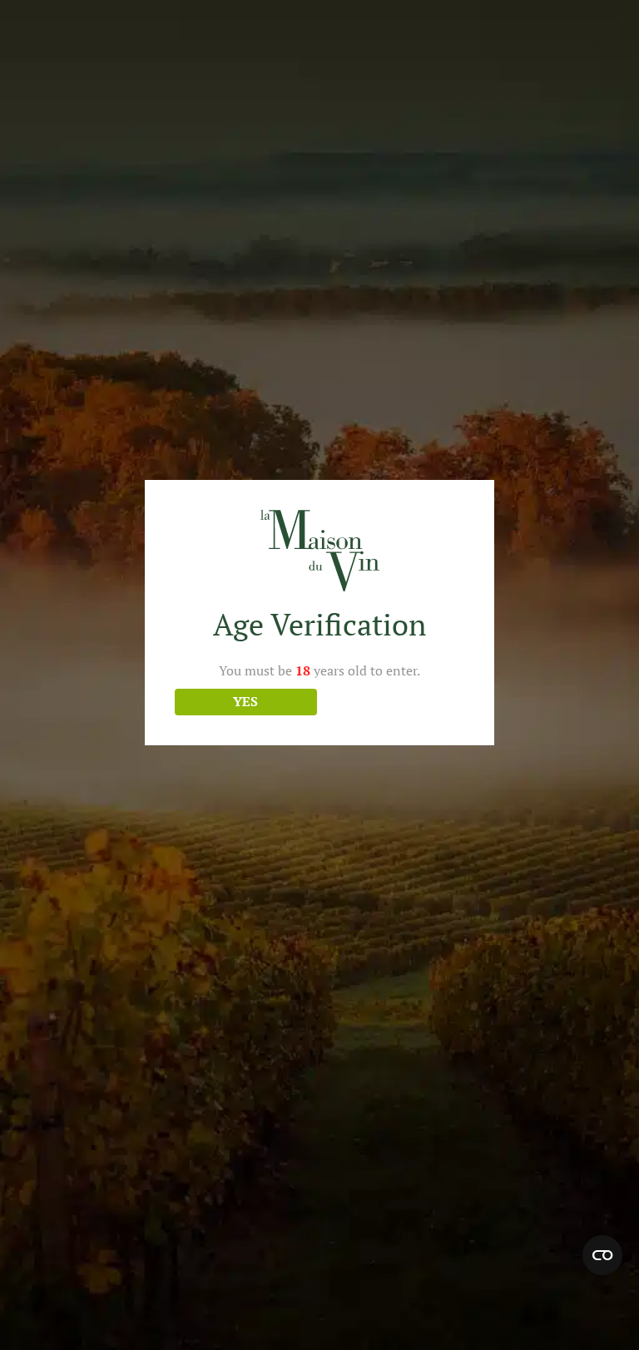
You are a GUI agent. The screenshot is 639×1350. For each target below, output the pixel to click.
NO (394, 701)
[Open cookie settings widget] (602, 1255)
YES (245, 701)
